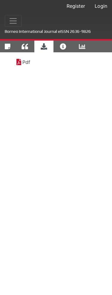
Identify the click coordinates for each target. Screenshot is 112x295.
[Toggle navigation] (13, 21)
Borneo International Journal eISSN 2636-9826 (48, 31)
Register (76, 6)
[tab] (7, 47)
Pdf (26, 62)
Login (101, 6)
